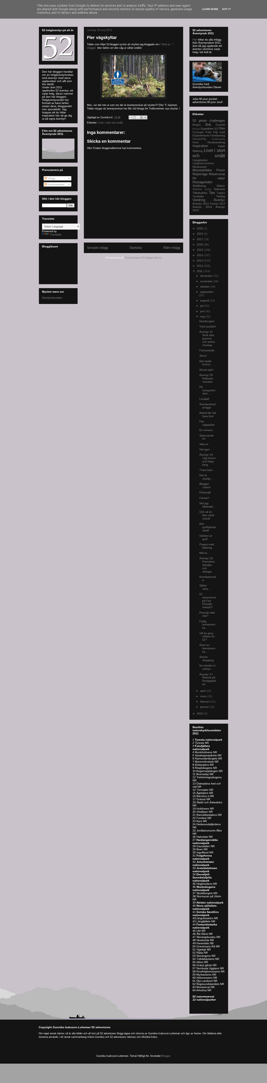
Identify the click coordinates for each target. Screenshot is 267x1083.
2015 (200, 249)
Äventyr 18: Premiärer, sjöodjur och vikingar (207, 565)
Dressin (196, 129)
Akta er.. (204, 444)
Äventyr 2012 (201, 203)
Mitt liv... (204, 553)
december (206, 275)
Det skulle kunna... (205, 363)
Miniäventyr (200, 166)
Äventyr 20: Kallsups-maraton (206, 378)
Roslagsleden (202, 182)
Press (220, 170)
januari (204, 706)
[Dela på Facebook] (142, 117)
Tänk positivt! (207, 326)
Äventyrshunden (52, 297)
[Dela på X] (138, 117)
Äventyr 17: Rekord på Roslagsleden (207, 679)
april (203, 690)
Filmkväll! (205, 492)
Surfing (208, 189)
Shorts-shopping (206, 658)
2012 (200, 265)
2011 (200, 271)
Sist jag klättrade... (207, 505)
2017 (200, 239)
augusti (205, 300)
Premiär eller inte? (207, 614)
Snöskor (197, 189)
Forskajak (198, 132)
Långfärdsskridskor (203, 163)
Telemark (219, 189)
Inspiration (200, 146)
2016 (200, 244)
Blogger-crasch (205, 485)
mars (203, 696)
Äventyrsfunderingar (207, 406)
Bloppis (197, 125)
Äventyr (219, 200)
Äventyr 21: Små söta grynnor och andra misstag (207, 338)
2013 (200, 260)
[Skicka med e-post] (131, 117)
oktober (205, 286)
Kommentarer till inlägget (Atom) (143, 257)
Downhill (220, 125)
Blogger (166, 1055)
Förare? (204, 498)
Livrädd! (204, 398)
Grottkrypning (218, 139)
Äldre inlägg (171, 247)
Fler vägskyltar (207, 423)
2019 (200, 233)
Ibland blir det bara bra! (207, 414)
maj (202, 316)
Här (195, 39)
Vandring (199, 200)
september (206, 291)
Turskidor (198, 196)
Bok (208, 124)
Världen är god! (205, 537)
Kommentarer (56, 184)
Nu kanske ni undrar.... (207, 667)
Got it (226, 9)
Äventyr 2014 (202, 206)
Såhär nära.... (205, 587)
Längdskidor (200, 160)
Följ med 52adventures (209, 134)
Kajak (221, 146)
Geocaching (199, 139)
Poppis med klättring (206, 546)
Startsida (135, 247)
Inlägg (51, 178)
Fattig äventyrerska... (207, 624)
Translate (55, 234)
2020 (200, 228)
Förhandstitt (206, 350)
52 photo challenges (209, 121)
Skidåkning (199, 185)
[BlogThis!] (134, 117)
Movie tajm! (206, 369)
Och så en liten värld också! (206, 515)
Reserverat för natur (209, 176)
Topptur (221, 193)
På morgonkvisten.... (207, 390)
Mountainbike (202, 170)
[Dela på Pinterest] (145, 117)
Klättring (198, 150)
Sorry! (203, 355)
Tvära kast (205, 470)
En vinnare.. (206, 430)
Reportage (200, 174)
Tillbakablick (200, 192)
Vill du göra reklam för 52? (207, 636)
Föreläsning (217, 135)
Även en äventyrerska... (207, 648)
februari (205, 701)
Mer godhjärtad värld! (207, 527)
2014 (200, 255)
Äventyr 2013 (217, 203)
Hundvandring (216, 142)
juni (202, 311)
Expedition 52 (209, 128)
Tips (212, 193)
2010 (200, 713)
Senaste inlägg (97, 247)
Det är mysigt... (206, 477)
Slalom (221, 185)
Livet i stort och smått (110, 122)
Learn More (210, 9)
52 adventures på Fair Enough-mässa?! (207, 600)
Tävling (220, 196)
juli (202, 305)
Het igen (204, 449)
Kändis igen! (207, 321)
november (206, 281)
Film (222, 128)
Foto (208, 132)
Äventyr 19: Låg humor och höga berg (207, 459)
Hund (195, 142)
